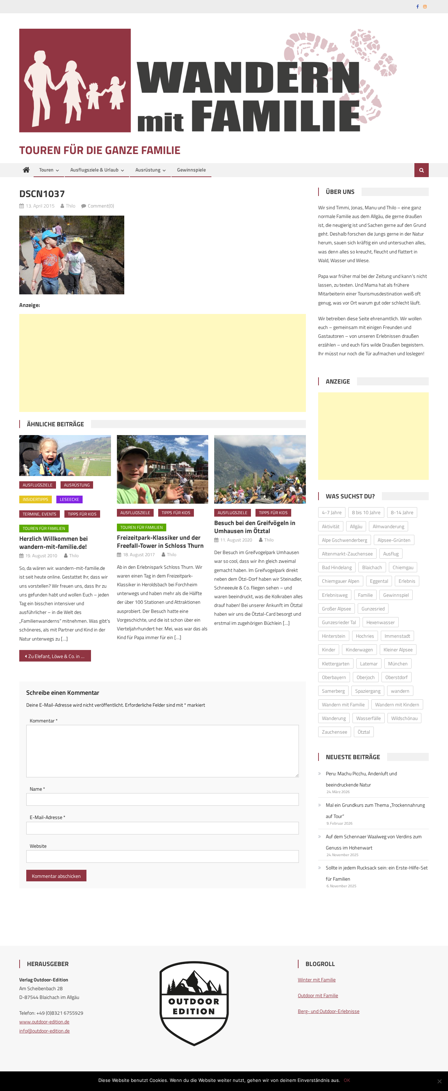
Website (38, 845)
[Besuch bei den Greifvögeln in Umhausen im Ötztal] (260, 469)
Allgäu (356, 526)
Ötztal (364, 731)
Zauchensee (334, 731)
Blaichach (372, 567)
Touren (46, 169)
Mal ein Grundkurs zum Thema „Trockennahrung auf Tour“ (375, 810)
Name (37, 788)
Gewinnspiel (396, 595)
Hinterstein (333, 635)
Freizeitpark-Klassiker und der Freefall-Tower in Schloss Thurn (160, 541)
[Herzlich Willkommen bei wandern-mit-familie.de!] (65, 455)
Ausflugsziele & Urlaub (94, 169)
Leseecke (69, 499)
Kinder (328, 649)
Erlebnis (407, 581)
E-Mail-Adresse (47, 817)
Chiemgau (403, 567)
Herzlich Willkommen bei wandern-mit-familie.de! (53, 542)
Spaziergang (367, 690)
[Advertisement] (162, 363)
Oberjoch (366, 677)
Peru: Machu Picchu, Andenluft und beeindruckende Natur (361, 779)
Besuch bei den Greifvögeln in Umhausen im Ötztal (254, 527)
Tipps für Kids (82, 514)
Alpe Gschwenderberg (344, 540)
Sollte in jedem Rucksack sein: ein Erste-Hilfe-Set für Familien (377, 873)
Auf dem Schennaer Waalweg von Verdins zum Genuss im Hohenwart (374, 842)
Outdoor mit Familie (318, 995)
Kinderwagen (359, 649)
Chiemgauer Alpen (340, 581)
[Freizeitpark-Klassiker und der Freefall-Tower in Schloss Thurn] (163, 469)
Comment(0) (101, 205)
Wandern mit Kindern (397, 704)
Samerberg (333, 690)
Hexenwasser (380, 622)
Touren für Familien (44, 528)
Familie (365, 595)
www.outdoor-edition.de (44, 1021)
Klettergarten (336, 663)
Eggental (379, 581)
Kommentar (44, 720)
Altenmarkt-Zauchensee (347, 553)
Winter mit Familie (317, 979)
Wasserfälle (368, 718)
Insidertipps (35, 499)
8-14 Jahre (402, 512)
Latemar (369, 663)
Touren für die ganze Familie (100, 149)
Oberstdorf (396, 677)
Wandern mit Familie (343, 704)
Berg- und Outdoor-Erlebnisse (328, 1011)
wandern (400, 690)
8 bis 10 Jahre (366, 512)
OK (347, 1080)
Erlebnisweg (335, 595)
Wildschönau (404, 718)
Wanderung (334, 718)
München (398, 663)
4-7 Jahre (332, 512)
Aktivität (331, 526)
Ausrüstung (147, 169)
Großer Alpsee (336, 608)
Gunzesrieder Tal (339, 622)
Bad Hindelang (337, 567)
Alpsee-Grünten (394, 540)
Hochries (365, 635)
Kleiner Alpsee (398, 649)
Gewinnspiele (191, 169)
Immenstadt (397, 635)
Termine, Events (39, 514)
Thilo (70, 205)
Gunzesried (373, 608)
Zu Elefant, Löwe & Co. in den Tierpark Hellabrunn (59, 656)
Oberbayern (334, 677)
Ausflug (391, 553)
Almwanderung (388, 526)
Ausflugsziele (37, 485)
